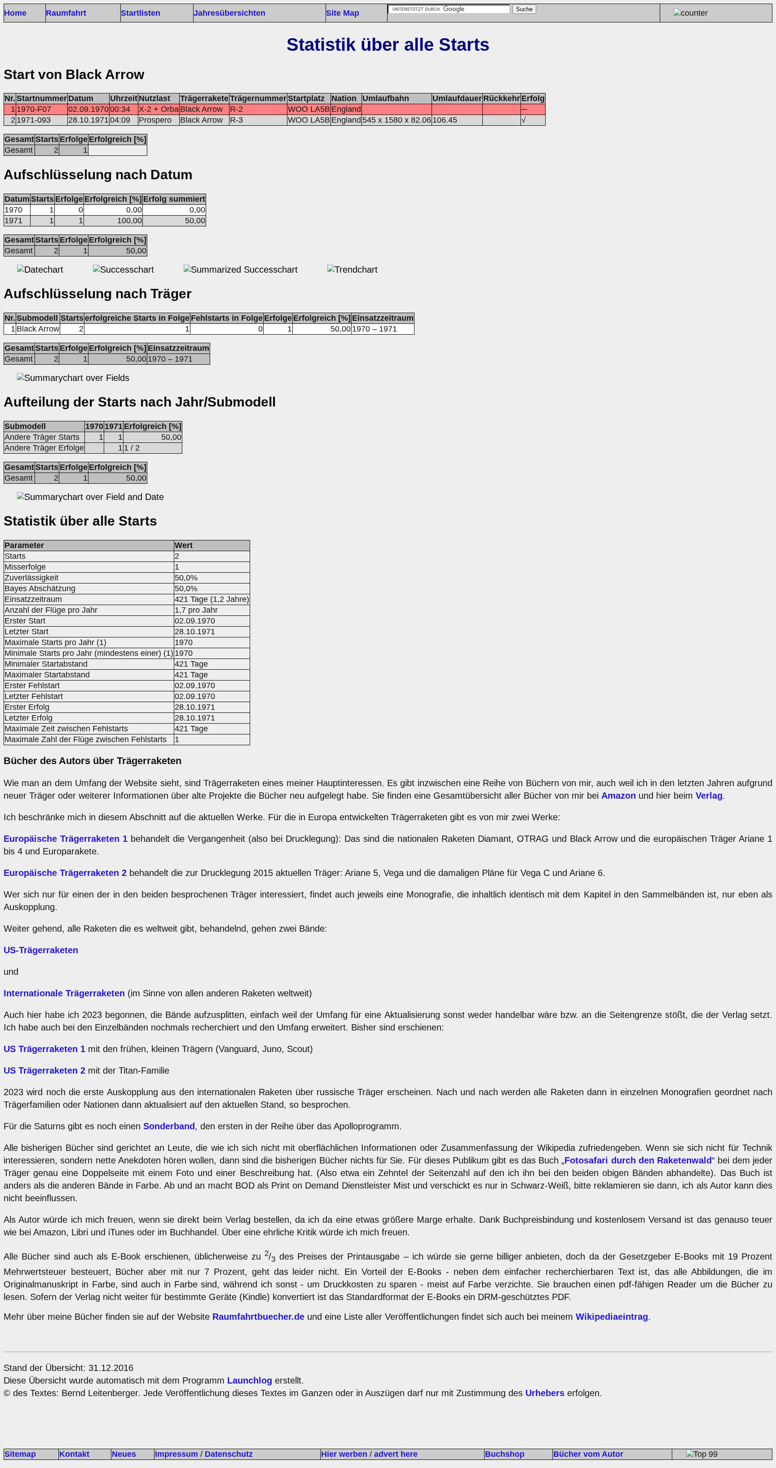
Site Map (342, 13)
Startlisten (140, 13)
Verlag (709, 795)
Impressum (176, 1454)
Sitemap (20, 1454)
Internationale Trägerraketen (64, 993)
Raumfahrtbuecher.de (258, 1317)
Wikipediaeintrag (612, 1317)
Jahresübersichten (229, 13)
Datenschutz (229, 1454)
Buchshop (505, 1454)
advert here (396, 1454)
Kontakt (74, 1454)
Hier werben (344, 1454)
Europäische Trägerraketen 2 (66, 873)
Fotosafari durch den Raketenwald (638, 1160)
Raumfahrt (66, 13)
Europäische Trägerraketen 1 (67, 839)
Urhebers (544, 1393)
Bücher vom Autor (588, 1454)
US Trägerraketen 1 (44, 1049)
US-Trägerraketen (41, 950)
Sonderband (169, 1126)
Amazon (618, 795)
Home (15, 13)
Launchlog (249, 1380)
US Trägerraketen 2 (44, 1070)
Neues (124, 1454)
